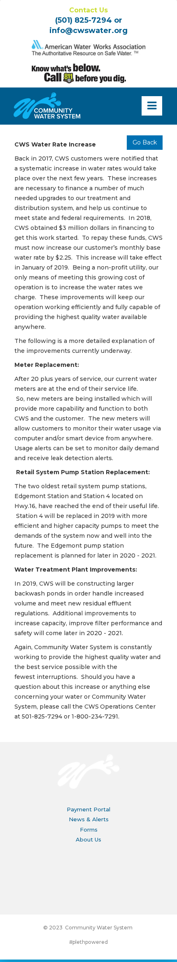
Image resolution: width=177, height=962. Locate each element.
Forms (89, 829)
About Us (88, 839)
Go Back (145, 142)
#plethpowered (88, 942)
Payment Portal (88, 809)
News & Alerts (89, 819)
